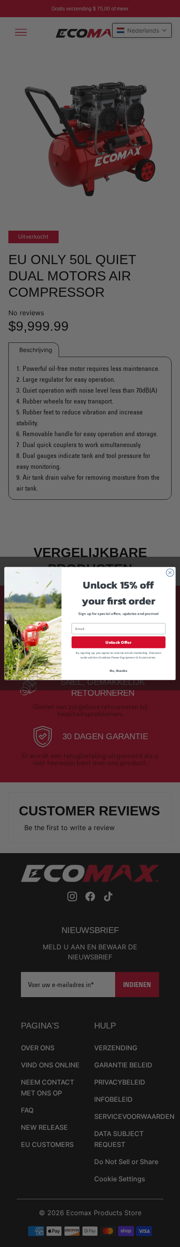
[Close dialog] (170, 572)
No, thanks (118, 670)
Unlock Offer (118, 642)
